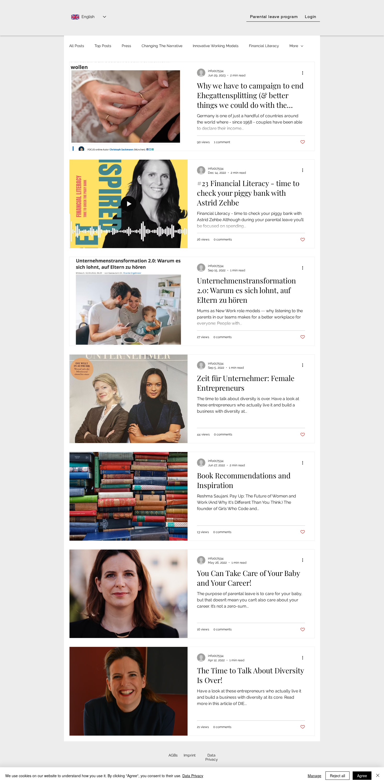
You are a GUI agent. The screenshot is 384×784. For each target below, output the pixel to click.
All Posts (76, 46)
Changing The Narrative (162, 46)
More (293, 46)
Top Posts (103, 46)
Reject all (337, 775)
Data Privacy (192, 775)
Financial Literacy (264, 46)
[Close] (378, 775)
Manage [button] (314, 775)
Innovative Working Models (215, 46)
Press (126, 46)
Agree (362, 775)
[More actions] (304, 73)
